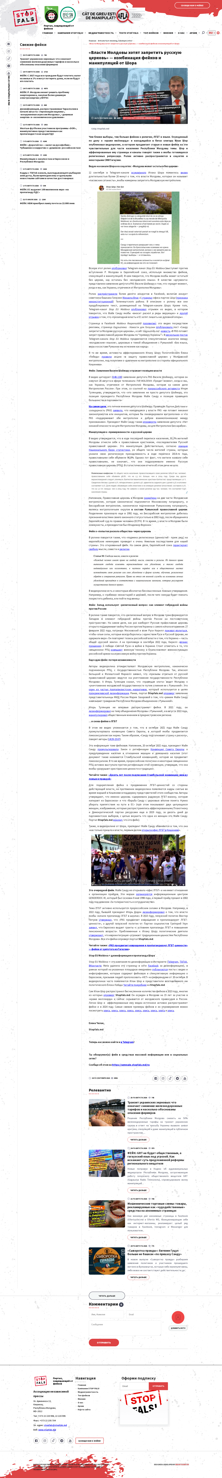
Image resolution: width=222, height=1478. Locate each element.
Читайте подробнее (134, 985)
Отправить (104, 1342)
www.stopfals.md (47, 1429)
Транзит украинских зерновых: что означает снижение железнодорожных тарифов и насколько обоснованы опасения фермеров (49, 61)
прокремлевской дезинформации (109, 693)
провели (107, 356)
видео (184, 172)
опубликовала (165, 327)
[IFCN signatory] (51, 14)
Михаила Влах (130, 297)
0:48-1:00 (117, 377)
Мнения (168, 32)
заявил (93, 927)
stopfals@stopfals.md (55, 1425)
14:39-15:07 (114, 739)
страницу (147, 297)
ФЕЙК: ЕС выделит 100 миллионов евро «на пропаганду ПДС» (44, 191)
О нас (181, 32)
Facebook (153, 965)
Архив (193, 32)
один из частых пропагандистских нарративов (118, 689)
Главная (47, 32)
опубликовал (119, 268)
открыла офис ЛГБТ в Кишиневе (160, 830)
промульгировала (108, 749)
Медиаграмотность (101, 32)
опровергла (149, 422)
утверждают (96, 935)
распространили (107, 293)
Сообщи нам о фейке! (192, 5)
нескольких (172, 335)
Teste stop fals (128, 32)
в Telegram (127, 1042)
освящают (117, 649)
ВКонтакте (95, 965)
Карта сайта (84, 1409)
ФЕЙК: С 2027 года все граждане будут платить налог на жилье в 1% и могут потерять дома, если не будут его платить (50, 78)
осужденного (138, 172)
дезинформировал (100, 711)
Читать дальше (138, 1139)
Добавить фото (178, 1328)
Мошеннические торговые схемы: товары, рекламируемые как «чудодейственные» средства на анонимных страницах (157, 1207)
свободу (93, 549)
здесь (106, 1010)
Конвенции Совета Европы (168, 749)
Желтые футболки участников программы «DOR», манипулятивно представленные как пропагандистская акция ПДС (48, 131)
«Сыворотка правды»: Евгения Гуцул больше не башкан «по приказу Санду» (154, 1252)
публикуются (160, 969)
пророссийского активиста (164, 388)
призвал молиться (176, 630)
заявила (117, 410)
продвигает (149, 323)
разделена (150, 498)
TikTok (183, 961)
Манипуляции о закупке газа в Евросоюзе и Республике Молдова (44, 160)
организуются (144, 894)
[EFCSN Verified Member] (68, 14)
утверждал (105, 919)
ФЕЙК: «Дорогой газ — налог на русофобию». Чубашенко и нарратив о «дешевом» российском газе (50, 146)
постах (184, 335)
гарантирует (180, 545)
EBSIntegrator (182, 1464)
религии (124, 549)
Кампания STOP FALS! (70, 32)
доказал (117, 820)
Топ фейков (151, 32)
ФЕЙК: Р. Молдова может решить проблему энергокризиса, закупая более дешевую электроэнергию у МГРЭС (44, 95)
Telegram (173, 961)
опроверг (169, 693)
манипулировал (98, 715)
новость (165, 331)
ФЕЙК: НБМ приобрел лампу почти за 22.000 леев (47, 203)
